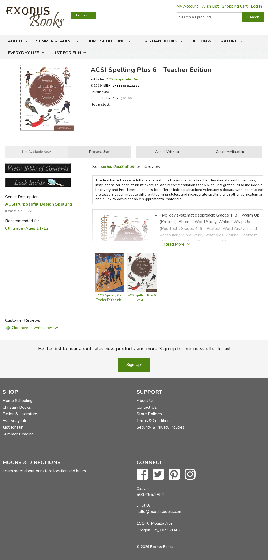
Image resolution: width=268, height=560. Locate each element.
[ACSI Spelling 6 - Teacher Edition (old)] (109, 272)
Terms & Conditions (154, 421)
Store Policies (149, 414)
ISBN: (121, 85)
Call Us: (143, 488)
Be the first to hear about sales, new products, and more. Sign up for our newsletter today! (134, 349)
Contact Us (147, 407)
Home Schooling (106, 41)
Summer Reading (55, 41)
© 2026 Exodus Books (155, 546)
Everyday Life (23, 53)
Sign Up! (134, 365)
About (15, 41)
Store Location (83, 15)
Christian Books (157, 41)
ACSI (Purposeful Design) (125, 79)
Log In (256, 6)
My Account (187, 6)
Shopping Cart (235, 6)
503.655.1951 (150, 494)
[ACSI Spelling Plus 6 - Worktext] (142, 272)
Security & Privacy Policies (161, 427)
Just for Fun (66, 53)
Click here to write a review (35, 327)
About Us (145, 400)
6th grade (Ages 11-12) (27, 228)
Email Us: (144, 505)
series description (117, 166)
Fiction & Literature (214, 41)
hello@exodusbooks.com (159, 511)
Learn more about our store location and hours (44, 471)
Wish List (210, 6)
